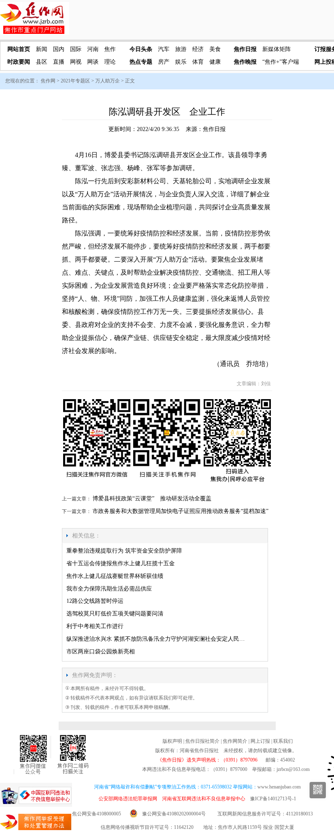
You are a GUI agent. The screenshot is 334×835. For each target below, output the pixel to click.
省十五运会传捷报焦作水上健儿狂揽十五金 (120, 563)
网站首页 (18, 49)
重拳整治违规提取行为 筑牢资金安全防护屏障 (124, 551)
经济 (198, 49)
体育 (198, 62)
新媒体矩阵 (276, 49)
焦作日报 (245, 49)
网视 (75, 62)
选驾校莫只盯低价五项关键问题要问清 (114, 614)
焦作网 (48, 81)
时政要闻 (18, 62)
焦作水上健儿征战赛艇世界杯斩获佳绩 (114, 576)
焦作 (110, 49)
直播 (58, 62)
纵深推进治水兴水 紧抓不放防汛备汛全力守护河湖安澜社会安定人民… (155, 639)
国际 (75, 49)
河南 (93, 49)
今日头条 (141, 49)
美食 (215, 49)
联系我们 (283, 741)
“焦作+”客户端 (280, 62)
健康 (215, 62)
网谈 (93, 62)
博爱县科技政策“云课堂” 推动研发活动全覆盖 (151, 498)
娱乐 (181, 62)
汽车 (163, 49)
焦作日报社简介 (202, 741)
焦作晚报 (245, 62)
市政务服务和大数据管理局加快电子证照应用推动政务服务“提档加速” (180, 511)
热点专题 (141, 62)
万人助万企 (107, 81)
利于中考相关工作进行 (94, 626)
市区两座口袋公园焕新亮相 (100, 651)
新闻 (41, 49)
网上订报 (260, 741)
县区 (41, 62)
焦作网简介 (235, 741)
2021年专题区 (75, 81)
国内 (58, 49)
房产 (163, 62)
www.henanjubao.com (279, 787)
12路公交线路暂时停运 (94, 601)
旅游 (181, 49)
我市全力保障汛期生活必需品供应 (109, 589)
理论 (110, 62)
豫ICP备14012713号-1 (273, 799)
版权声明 (172, 741)
